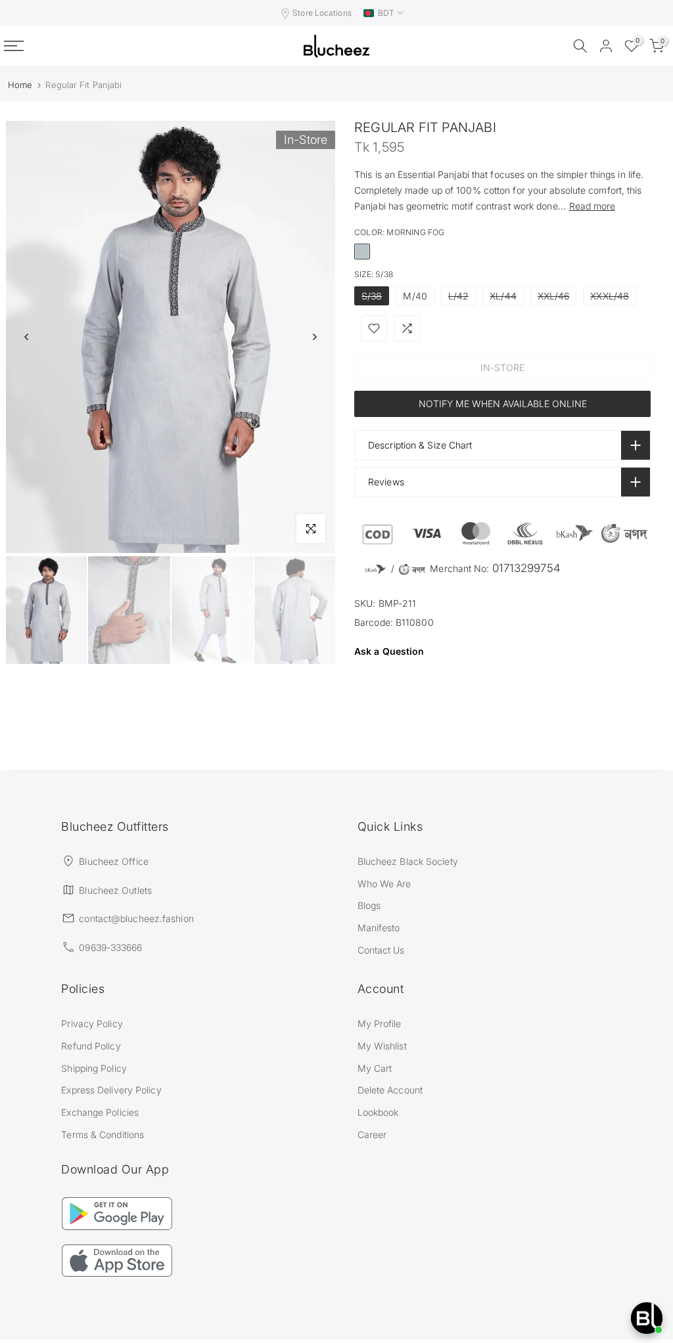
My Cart (375, 1068)
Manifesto (379, 927)
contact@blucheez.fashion (136, 918)
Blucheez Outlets (115, 890)
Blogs (369, 905)
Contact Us (381, 950)
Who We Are (384, 883)
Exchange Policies (100, 1112)
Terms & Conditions (102, 1134)
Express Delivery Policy (111, 1089)
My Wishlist (382, 1045)
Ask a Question (389, 651)
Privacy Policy (91, 1023)
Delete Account (390, 1089)
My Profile (380, 1023)
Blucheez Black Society (408, 861)
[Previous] (27, 337)
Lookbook (378, 1112)
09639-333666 (110, 947)
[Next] (314, 337)
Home (20, 85)
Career (372, 1134)
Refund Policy (90, 1045)
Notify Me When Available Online (503, 403)
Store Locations (322, 13)
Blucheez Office (114, 861)
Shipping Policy (94, 1068)
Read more (592, 205)
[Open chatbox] (646, 1318)
